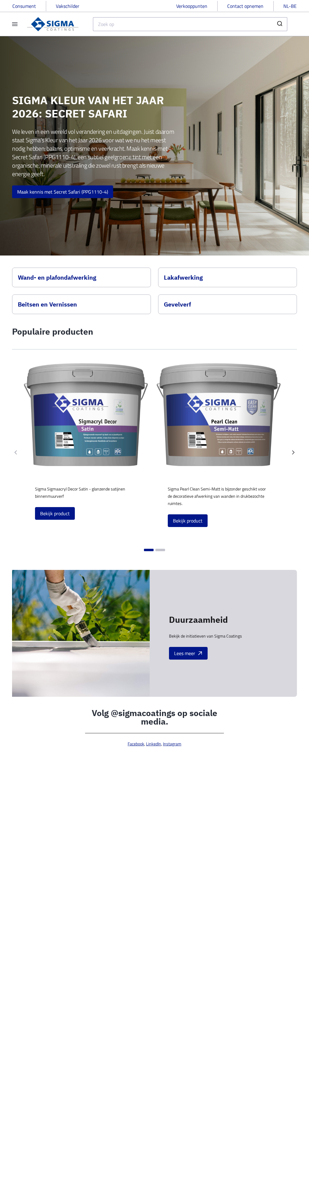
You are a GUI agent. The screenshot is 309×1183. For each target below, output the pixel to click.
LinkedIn (153, 744)
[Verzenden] (280, 24)
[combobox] (190, 24)
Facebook (136, 744)
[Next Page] (293, 452)
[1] (149, 550)
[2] (160, 550)
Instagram (172, 744)
